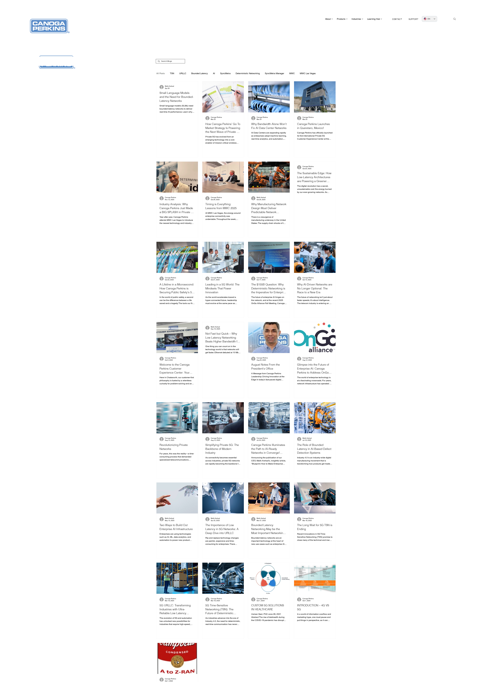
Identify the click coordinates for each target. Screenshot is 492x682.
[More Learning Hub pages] (381, 19)
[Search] (454, 19)
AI (214, 73)
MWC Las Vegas (308, 73)
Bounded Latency (199, 73)
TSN (172, 73)
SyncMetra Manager (274, 73)
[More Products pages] (346, 19)
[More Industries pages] (362, 19)
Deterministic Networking (248, 73)
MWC (292, 73)
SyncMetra (225, 73)
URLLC (182, 73)
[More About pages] (332, 19)
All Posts (160, 73)
